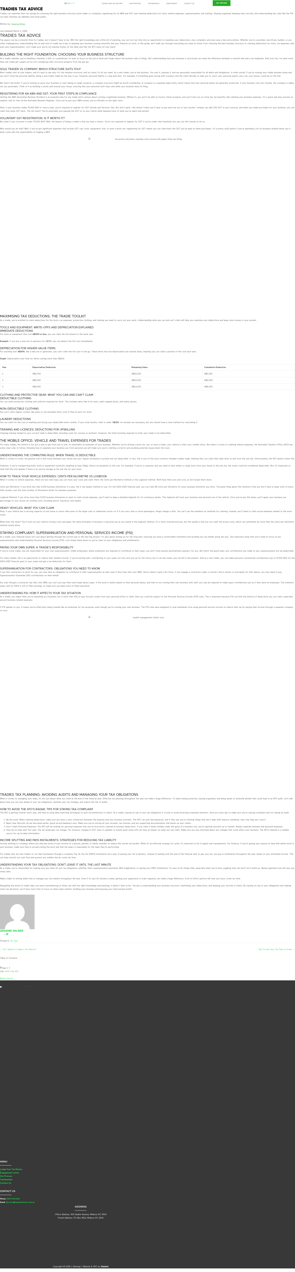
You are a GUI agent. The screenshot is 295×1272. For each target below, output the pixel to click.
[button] (221, 3)
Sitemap (77, 1267)
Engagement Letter (9, 1173)
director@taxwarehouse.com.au (20, 1202)
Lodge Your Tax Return (11, 1169)
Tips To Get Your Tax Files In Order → (276, 949)
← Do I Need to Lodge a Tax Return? (18, 949)
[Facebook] (205, 3)
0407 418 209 (11, 971)
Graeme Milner (18, 24)
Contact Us (5, 1183)
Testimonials (6, 1180)
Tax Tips (14, 941)
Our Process (6, 1176)
